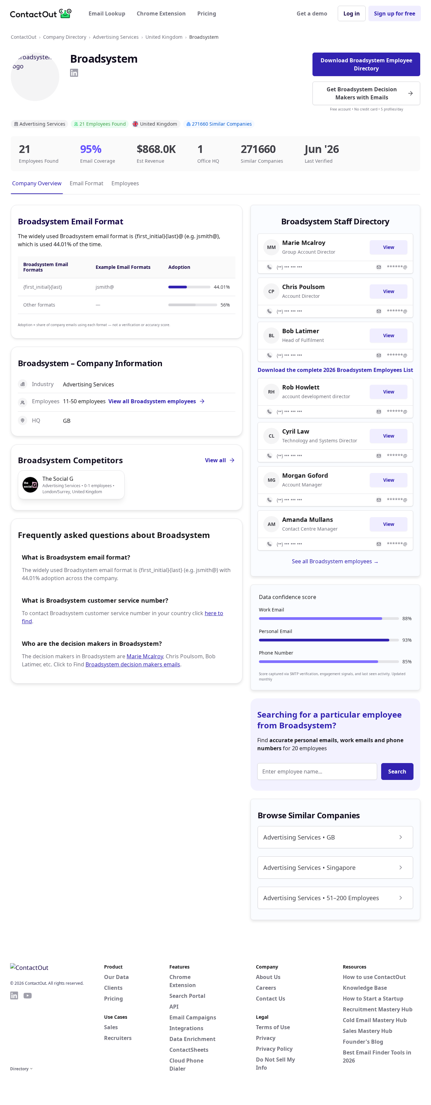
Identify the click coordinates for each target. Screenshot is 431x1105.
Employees (125, 183)
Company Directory (64, 37)
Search (397, 771)
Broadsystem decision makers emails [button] (133, 664)
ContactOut (23, 37)
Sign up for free (394, 13)
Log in (351, 13)
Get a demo (312, 13)
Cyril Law (295, 431)
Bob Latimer (300, 330)
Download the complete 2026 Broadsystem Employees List (335, 370)
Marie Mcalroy (145, 656)
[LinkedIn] (74, 73)
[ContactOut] (43, 13)
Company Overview (37, 183)
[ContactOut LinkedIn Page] (14, 1027)
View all (215, 460)
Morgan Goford (305, 475)
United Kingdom (164, 37)
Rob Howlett (301, 387)
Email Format (86, 183)
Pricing (206, 13)
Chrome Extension (161, 13)
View (388, 247)
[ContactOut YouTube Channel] (28, 1027)
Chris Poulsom (303, 286)
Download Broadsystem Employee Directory (366, 64)
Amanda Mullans (307, 519)
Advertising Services (116, 37)
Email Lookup (107, 13)
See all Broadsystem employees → (335, 561)
